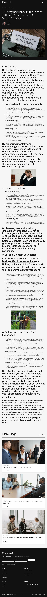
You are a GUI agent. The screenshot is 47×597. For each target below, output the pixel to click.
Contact (3, 586)
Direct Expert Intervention (29, 573)
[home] (6, 2)
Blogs (3, 584)
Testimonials (4, 577)
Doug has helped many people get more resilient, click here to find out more (21, 420)
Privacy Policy (34, 594)
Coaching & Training (28, 570)
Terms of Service (41, 594)
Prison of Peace (5, 573)
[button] (43, 2)
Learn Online (26, 575)
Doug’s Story (4, 570)
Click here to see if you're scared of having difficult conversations (21, 260)
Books (3, 575)
